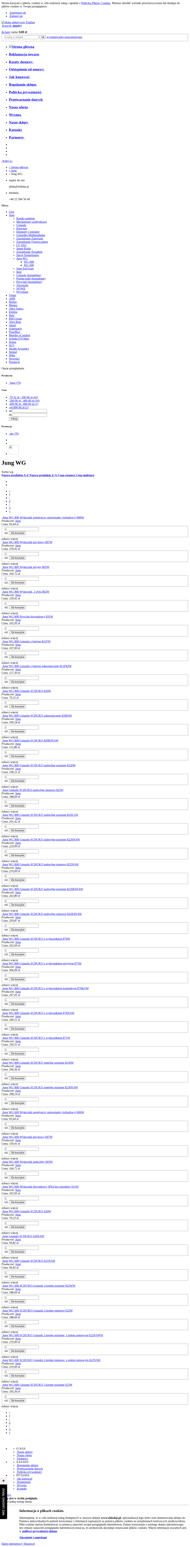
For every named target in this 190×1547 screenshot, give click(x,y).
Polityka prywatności (29, 1472)
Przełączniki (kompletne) (30, 278)
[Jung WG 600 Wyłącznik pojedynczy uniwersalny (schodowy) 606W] (1, 1112)
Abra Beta (15, 322)
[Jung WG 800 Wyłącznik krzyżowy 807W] (1, 542)
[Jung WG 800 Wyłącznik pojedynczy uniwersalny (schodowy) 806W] (1, 517)
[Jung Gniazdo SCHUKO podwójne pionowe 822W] (1, 790)
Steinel (13, 352)
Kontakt (21, 1488)
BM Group (15, 318)
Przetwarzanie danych (29, 1468)
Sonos (12, 342)
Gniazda (21, 225)
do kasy (6, 32)
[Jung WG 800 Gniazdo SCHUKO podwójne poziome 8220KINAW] (1, 889)
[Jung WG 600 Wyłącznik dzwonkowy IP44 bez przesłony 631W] (1, 1186)
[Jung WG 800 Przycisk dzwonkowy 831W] (1, 616)
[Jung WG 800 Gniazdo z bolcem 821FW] (1, 641)
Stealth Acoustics (19, 348)
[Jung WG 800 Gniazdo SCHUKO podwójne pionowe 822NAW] (1, 864)
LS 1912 (21, 245)
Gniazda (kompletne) (28, 275)
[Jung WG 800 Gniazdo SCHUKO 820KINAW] (1, 740)
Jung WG (22, 258)
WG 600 (29, 265)
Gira (11, 211)
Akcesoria (22, 285)
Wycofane (22, 291)
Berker (13, 302)
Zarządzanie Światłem (29, 251)
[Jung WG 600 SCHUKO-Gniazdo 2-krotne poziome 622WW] (1, 1285)
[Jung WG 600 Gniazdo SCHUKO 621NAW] (1, 1260)
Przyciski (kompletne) (29, 281)
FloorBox (14, 332)
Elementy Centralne (28, 231)
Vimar (12, 295)
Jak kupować (24, 1478)
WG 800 (29, 261)
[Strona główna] (18, 22)
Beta (11, 315)
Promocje (14, 362)
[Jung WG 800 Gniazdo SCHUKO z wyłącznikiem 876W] (1, 938)
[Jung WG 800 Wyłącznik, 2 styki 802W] (1, 591)
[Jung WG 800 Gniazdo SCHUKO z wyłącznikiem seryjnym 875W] (1, 963)
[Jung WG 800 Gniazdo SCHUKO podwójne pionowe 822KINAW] (1, 914)
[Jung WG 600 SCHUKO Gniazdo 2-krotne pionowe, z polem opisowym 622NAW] (1, 1360)
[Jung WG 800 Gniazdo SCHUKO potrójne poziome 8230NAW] (1, 1087)
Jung (11, 215)
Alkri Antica (16, 308)
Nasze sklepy (24, 1452)
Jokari (12, 325)
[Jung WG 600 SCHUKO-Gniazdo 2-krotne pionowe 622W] (1, 1310)
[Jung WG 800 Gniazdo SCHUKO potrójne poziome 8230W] (1, 1062)
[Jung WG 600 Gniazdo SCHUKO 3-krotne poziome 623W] (1, 1384)
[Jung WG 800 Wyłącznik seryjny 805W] (1, 567)
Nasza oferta (24, 1455)
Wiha (12, 355)
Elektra (13, 312)
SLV (11, 345)
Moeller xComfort (19, 335)
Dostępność (23, 1482)
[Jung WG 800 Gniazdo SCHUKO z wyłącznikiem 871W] (1, 1037)
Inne (19, 271)
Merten (13, 305)
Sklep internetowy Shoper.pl (18, 1543)
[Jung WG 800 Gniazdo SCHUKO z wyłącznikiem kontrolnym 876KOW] (1, 988)
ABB (12, 298)
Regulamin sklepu (27, 1465)
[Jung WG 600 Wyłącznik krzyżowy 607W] (1, 1136)
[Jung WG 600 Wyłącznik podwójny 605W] (1, 1161)
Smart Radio (23, 248)
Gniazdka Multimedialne (30, 235)
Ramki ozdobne (25, 218)
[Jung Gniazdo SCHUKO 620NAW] (1, 1236)
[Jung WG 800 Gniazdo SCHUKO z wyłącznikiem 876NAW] (1, 1013)
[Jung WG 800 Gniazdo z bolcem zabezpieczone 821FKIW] (1, 666)
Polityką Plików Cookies (95, 3)
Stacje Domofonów (27, 255)
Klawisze (21, 228)
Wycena (21, 1485)
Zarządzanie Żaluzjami (29, 238)
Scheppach (15, 328)
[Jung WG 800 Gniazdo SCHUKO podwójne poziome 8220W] (1, 765)
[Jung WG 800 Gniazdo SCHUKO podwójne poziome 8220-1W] (1, 814)
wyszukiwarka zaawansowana (64, 37)
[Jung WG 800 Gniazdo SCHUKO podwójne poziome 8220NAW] (1, 839)
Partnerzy (22, 1458)
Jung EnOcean (25, 268)
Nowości (14, 358)
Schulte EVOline (19, 338)
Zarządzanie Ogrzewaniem (32, 241)
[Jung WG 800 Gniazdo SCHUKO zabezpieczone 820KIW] (1, 715)
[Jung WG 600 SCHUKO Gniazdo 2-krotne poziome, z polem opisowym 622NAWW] (1, 1335)
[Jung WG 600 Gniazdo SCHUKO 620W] (1, 1211)
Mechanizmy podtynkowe (31, 221)
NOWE (20, 288)
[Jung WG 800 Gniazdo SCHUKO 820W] (1, 691)
